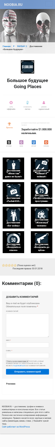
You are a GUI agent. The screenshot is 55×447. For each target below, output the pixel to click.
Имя (8, 340)
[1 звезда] (3, 265)
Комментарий (12, 311)
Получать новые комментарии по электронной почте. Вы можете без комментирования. (26, 363)
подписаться (19, 366)
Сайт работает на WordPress (16, 426)
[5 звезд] (15, 265)
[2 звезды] (6, 265)
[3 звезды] (9, 265)
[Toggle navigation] (49, 3)
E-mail (9, 351)
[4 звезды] (12, 265)
